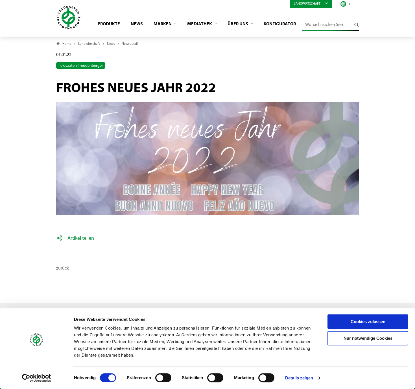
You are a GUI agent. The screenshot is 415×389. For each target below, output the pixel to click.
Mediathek (200, 24)
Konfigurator (280, 24)
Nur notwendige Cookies (368, 338)
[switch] (163, 377)
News (137, 24)
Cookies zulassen (368, 321)
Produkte (109, 24)
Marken (163, 24)
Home (66, 44)
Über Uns (238, 24)
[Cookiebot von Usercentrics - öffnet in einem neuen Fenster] (36, 378)
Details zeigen (299, 377)
